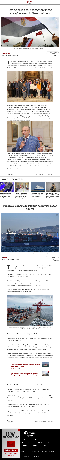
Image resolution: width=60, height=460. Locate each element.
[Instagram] (27, 439)
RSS (46, 451)
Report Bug (51, 451)
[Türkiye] (45, 364)
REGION (21, 442)
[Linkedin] (35, 439)
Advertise (40, 451)
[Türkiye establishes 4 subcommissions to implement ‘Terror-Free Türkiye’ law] (22, 187)
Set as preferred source (53, 53)
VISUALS (44, 445)
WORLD (30, 442)
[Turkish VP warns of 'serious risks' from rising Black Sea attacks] (38, 187)
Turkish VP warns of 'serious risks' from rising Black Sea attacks (37, 195)
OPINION (35, 445)
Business (12, 368)
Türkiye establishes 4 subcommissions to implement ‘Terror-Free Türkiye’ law (21, 195)
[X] (24, 439)
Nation (32, 5)
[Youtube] (30, 439)
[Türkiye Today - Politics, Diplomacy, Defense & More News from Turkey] (30, 2)
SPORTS (25, 445)
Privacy (34, 451)
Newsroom (5, 257)
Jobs (29, 451)
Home (27, 5)
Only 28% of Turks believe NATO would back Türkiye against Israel (52, 195)
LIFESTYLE (48, 442)
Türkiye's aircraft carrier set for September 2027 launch (5, 195)
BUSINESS (39, 442)
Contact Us (23, 451)
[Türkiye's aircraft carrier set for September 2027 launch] (7, 187)
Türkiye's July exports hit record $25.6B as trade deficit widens (25, 365)
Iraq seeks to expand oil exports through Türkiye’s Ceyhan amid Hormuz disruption (25, 374)
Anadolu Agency (7, 53)
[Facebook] (33, 439)
